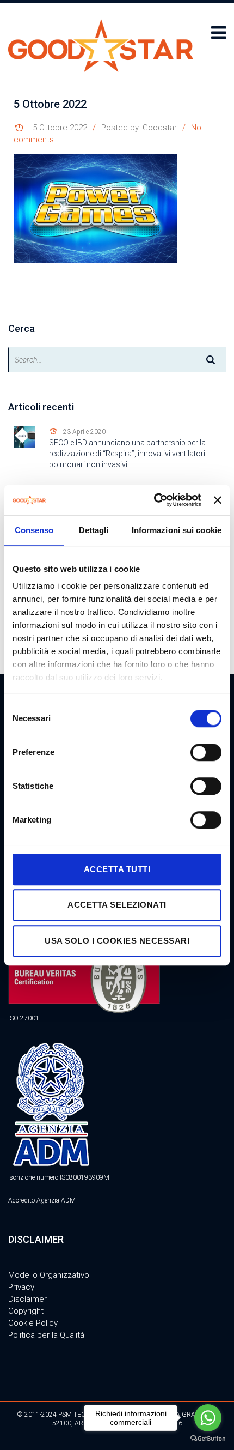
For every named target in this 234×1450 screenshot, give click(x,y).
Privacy (21, 1287)
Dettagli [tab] (94, 530)
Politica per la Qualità (46, 1335)
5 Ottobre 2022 (60, 127)
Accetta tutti (117, 869)
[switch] (205, 752)
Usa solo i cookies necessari (117, 940)
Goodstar (160, 127)
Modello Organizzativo (48, 1275)
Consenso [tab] (34, 530)
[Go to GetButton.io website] (207, 1438)
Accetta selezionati (117, 904)
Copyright (26, 1311)
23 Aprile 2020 (84, 432)
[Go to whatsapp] (207, 1417)
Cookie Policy (33, 1323)
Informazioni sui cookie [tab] (176, 530)
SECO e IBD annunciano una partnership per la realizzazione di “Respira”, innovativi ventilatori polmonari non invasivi (127, 453)
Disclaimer (27, 1299)
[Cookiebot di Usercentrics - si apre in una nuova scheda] (154, 500)
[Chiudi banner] (217, 500)
